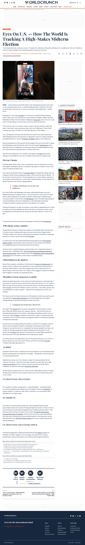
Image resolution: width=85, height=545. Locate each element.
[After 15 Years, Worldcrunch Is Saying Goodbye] (70, 117)
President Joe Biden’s (28, 139)
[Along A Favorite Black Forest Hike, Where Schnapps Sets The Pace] (70, 174)
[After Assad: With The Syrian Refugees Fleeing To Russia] (70, 193)
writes (38, 270)
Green (41, 6)
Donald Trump (44, 145)
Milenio (40, 432)
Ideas (60, 6)
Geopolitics (21, 6)
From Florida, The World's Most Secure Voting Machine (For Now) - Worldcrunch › (24, 449)
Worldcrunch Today (75, 528)
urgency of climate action (42, 264)
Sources (47, 528)
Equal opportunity (62, 532)
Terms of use (71, 542)
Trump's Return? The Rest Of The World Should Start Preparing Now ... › (21, 444)
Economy (29, 6)
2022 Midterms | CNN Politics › (11, 459)
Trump (40, 154)
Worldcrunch (6, 9)
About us (60, 526)
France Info (37, 120)
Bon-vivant (53, 6)
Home (14, 6)
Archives (47, 530)
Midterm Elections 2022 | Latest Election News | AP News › (17, 462)
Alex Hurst (7, 53)
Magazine (47, 526)
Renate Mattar (14, 53)
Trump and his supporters (19, 298)
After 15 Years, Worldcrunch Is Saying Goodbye (70, 124)
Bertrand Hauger (37, 53)
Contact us (60, 530)
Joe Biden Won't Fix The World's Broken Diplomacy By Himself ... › (19, 446)
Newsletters (68, 6)
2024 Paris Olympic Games (23, 418)
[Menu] (80, 3)
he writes (47, 341)
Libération (47, 389)
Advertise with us (62, 534)
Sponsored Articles (49, 534)
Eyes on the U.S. (13, 9)
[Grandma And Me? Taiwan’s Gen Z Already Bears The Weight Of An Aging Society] (70, 134)
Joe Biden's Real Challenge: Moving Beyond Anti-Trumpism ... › (19, 447)
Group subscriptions (75, 530)
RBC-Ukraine (29, 199)
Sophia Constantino (24, 53)
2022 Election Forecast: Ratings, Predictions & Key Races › (18, 460)
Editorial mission (62, 528)
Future (35, 6)
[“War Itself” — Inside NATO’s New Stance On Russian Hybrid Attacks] (70, 154)
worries (15, 309)
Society (46, 6)
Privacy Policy (78, 542)
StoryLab (47, 532)
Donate (72, 532)
